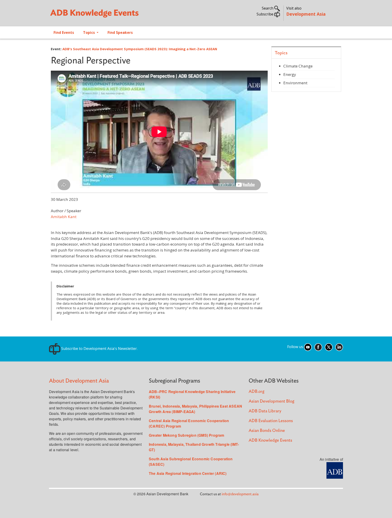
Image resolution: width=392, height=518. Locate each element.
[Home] (120, 15)
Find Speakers (120, 32)
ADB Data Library (265, 411)
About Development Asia (79, 381)
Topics (89, 32)
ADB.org (256, 391)
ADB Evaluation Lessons (271, 421)
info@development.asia (240, 494)
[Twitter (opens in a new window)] (329, 346)
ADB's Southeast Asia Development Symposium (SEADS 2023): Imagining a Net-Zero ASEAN (139, 49)
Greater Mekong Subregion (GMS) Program (186, 435)
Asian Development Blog (271, 401)
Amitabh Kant (63, 216)
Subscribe (265, 14)
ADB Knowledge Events (270, 440)
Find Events (64, 32)
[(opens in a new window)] (334, 469)
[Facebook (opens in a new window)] (318, 346)
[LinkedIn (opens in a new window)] (339, 346)
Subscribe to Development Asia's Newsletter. (98, 348)
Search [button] (268, 8)
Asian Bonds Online (267, 430)
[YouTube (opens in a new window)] (308, 346)
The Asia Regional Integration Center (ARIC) (188, 473)
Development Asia (306, 14)
